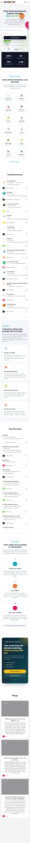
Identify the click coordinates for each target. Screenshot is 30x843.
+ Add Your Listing (15, 671)
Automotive (21, 42)
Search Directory (15, 37)
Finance (14, 45)
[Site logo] (9, 2)
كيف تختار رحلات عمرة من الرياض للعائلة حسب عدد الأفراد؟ (15, 719)
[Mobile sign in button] (25, 2)
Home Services (21, 45)
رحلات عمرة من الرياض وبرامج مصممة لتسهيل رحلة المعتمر (15, 758)
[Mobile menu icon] (2, 2)
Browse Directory (15, 675)
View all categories (15, 161)
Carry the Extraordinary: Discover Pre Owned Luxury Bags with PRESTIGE (15, 798)
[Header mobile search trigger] (28, 2)
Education (8, 45)
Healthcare (15, 42)
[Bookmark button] (26, 188)
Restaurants (8, 42)
